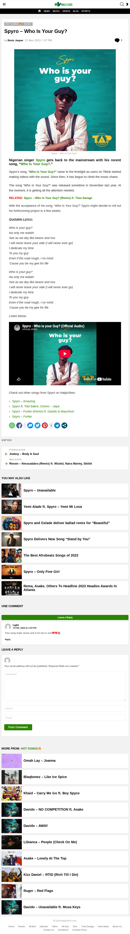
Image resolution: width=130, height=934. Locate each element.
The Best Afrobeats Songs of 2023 (51, 555)
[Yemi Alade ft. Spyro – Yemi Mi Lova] (12, 507)
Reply (7, 639)
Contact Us (48, 930)
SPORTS (85, 11)
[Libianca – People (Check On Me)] (12, 842)
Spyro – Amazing (23, 401)
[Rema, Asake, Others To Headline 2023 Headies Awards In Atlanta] (12, 588)
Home (11, 926)
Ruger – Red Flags (38, 891)
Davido (21, 926)
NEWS (47, 11)
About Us (117, 926)
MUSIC (56, 11)
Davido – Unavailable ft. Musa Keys (52, 907)
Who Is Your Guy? (35, 164)
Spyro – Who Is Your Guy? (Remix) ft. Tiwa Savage (58, 198)
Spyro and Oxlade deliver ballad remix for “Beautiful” (67, 523)
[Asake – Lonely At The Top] (12, 858)
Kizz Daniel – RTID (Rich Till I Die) (51, 874)
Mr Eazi (65, 926)
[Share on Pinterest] (45, 425)
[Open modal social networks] (64, 425)
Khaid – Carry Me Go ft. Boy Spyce (52, 793)
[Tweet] (37, 425)
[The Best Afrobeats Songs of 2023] (12, 556)
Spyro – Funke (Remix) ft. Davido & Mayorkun (43, 411)
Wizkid (32, 926)
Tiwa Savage (87, 926)
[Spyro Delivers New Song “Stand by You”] (12, 539)
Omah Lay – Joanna (40, 760)
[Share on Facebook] (19, 425)
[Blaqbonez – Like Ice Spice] (12, 777)
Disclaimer (63, 930)
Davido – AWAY (36, 826)
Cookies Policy (79, 930)
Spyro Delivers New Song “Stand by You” (57, 539)
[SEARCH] (122, 4)
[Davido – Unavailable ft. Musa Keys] (12, 907)
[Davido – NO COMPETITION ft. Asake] (12, 810)
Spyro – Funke (22, 416)
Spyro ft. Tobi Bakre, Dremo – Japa (35, 406)
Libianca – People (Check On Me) (50, 842)
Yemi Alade (103, 926)
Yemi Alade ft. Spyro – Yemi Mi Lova (53, 506)
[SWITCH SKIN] (127, 4)
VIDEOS (66, 11)
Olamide (44, 926)
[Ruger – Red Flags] (12, 891)
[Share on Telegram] (57, 425)
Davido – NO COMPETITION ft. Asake (53, 809)
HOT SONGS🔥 (31, 748)
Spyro (40, 160)
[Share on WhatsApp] (12, 425)
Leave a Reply (65, 617)
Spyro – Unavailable (40, 490)
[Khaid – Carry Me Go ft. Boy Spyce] (12, 793)
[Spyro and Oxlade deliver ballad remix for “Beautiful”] (12, 523)
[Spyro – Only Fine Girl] (12, 572)
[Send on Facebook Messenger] (30, 425)
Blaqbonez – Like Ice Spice (45, 777)
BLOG (76, 11)
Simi (75, 926)
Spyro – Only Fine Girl (42, 572)
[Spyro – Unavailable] (12, 491)
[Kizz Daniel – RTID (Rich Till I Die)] (12, 875)
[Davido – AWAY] (12, 826)
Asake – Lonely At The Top (45, 858)
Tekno (55, 926)
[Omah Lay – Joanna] (12, 761)
